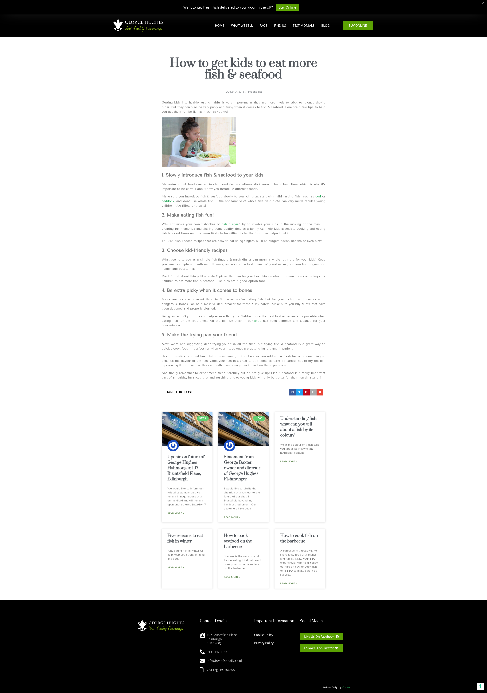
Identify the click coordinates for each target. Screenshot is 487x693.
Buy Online (287, 7)
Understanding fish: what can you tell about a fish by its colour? (298, 427)
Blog (325, 25)
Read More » (175, 513)
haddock (168, 201)
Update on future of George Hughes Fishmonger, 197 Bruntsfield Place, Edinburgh (186, 468)
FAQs (263, 25)
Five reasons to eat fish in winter (185, 538)
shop (258, 320)
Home (219, 25)
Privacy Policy (264, 643)
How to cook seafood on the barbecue (238, 541)
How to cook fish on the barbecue (299, 538)
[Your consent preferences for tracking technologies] (480, 686)
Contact (346, 687)
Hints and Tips (254, 91)
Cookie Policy (263, 635)
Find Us (280, 25)
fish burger (230, 224)
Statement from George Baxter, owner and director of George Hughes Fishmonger (242, 468)
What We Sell (242, 25)
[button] (292, 392)
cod (318, 196)
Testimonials (303, 25)
